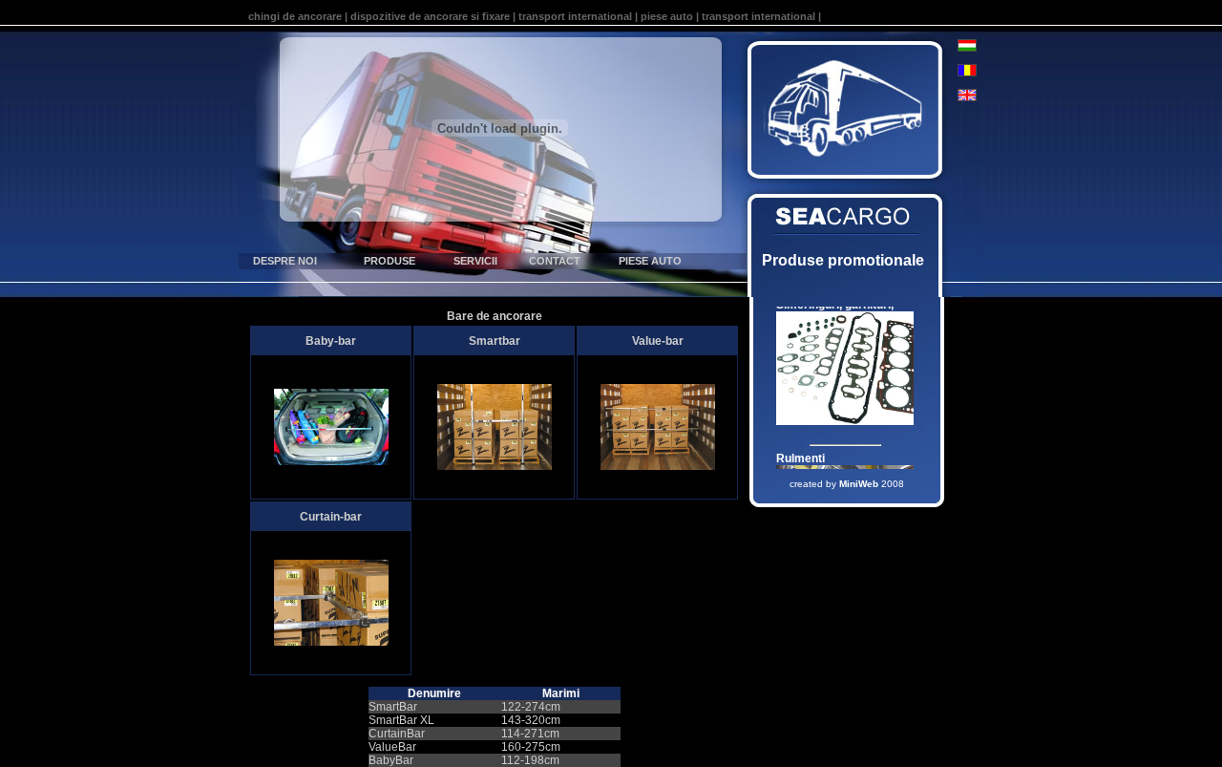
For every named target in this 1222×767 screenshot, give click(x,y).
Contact (554, 260)
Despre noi (285, 260)
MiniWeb (858, 484)
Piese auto (650, 260)
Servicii (475, 260)
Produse (389, 260)
